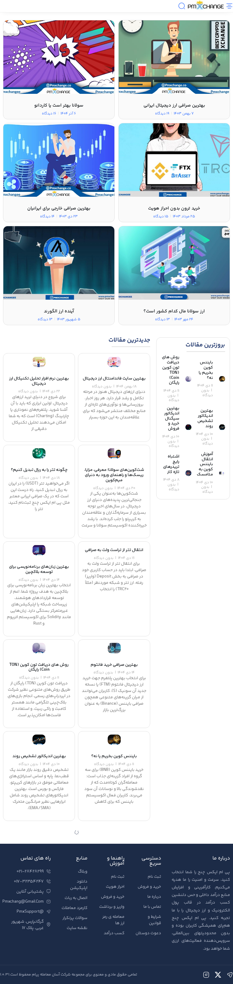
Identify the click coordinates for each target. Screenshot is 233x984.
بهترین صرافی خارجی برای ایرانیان (58, 208)
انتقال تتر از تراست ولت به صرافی (114, 550)
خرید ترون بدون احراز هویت (174, 208)
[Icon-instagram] (206, 975)
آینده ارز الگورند (59, 311)
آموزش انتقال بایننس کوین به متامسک (205, 464)
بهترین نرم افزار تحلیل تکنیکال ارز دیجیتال (39, 381)
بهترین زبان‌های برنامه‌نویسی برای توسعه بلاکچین (39, 569)
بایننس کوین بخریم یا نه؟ (206, 370)
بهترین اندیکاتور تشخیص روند (205, 418)
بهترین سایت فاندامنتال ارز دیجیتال (114, 378)
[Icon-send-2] (230, 975)
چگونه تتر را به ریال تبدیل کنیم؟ (39, 470)
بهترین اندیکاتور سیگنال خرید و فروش (171, 418)
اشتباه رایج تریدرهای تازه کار (171, 464)
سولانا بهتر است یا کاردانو (58, 105)
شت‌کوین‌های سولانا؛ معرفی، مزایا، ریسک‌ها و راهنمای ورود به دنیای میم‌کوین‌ (114, 475)
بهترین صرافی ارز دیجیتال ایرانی (174, 105)
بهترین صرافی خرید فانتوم (114, 665)
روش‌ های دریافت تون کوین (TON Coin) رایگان (170, 370)
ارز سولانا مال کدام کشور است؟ (174, 311)
